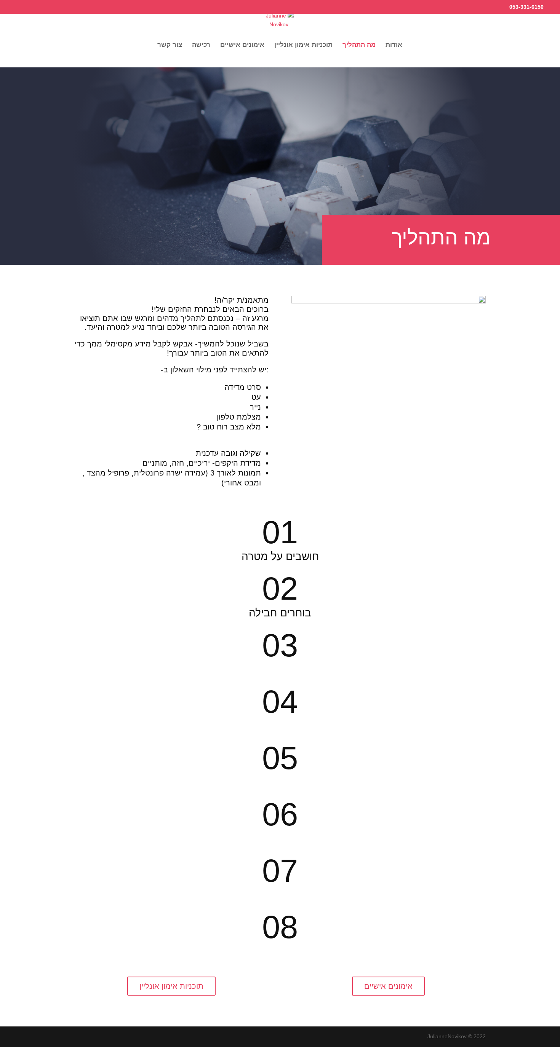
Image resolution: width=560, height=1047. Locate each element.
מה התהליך (359, 45)
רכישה (201, 45)
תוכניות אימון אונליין (303, 45)
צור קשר (169, 45)
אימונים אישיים (242, 45)
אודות (394, 45)
